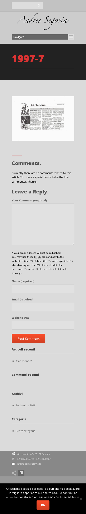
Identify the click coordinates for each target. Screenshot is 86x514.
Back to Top (73, 12)
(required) (29, 200)
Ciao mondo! (24, 361)
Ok (43, 505)
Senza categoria (25, 431)
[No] (81, 499)
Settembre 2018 (25, 405)
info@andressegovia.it (29, 463)
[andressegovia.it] (43, 22)
